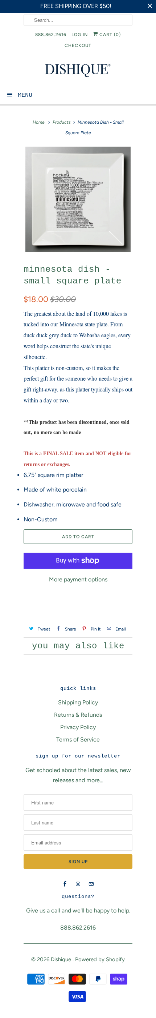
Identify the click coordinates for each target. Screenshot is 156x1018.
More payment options (78, 579)
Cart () (109, 34)
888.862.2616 (50, 34)
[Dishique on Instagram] (78, 884)
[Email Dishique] (91, 884)
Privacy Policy (78, 727)
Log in (79, 34)
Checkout (78, 45)
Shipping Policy (78, 702)
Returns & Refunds (78, 714)
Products (62, 122)
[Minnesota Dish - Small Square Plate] (78, 199)
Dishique (62, 959)
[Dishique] (78, 69)
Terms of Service (78, 739)
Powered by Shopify (100, 959)
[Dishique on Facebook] (65, 884)
